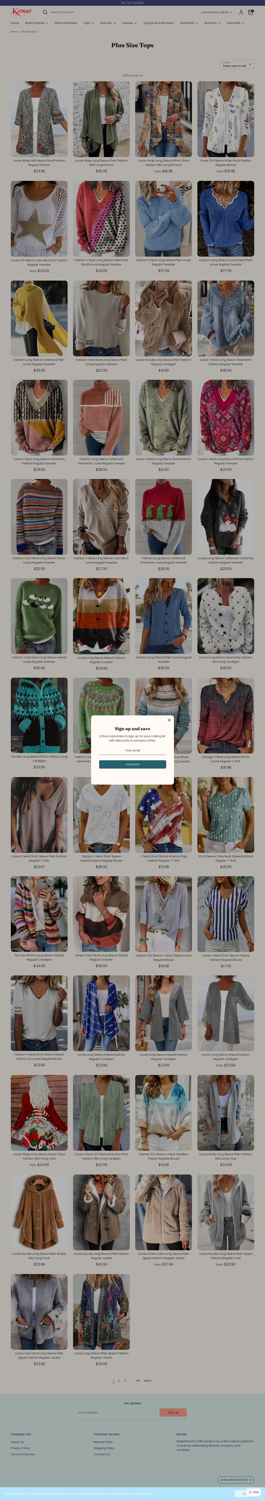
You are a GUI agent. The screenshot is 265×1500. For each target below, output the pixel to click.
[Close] (169, 720)
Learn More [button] (144, 1493)
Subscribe (133, 764)
